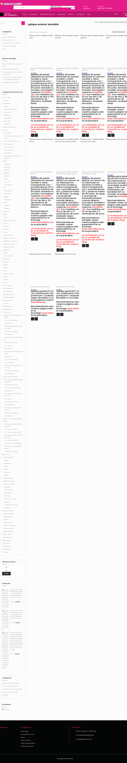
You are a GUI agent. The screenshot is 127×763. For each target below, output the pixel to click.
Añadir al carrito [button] (32, 135)
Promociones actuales (9, 46)
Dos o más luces (9, 150)
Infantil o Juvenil (8, 273)
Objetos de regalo (8, 531)
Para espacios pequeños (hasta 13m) (13, 352)
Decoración (61, 14)
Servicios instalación (8, 40)
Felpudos (6, 552)
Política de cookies (27, 746)
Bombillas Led (7, 306)
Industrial (6, 262)
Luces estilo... (6, 259)
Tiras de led (7, 153)
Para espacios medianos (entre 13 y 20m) (13, 327)
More (89, 14)
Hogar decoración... (8, 510)
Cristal (6, 179)
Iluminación (7, 112)
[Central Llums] (11, 3)
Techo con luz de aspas (10, 376)
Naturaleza (7, 463)
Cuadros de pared (8, 484)
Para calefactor (8, 288)
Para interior (7, 193)
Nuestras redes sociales (9, 37)
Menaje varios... (8, 537)
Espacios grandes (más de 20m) (13, 338)
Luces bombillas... (7, 300)
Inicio (24, 14)
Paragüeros (6, 546)
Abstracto (7, 472)
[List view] (53, 32)
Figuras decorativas (9, 525)
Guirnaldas (6, 543)
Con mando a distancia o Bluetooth (13, 137)
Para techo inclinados (12, 371)
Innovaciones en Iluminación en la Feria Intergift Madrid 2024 (12, 78)
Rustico (5, 276)
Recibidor (6, 229)
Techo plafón (7, 133)
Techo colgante (8, 144)
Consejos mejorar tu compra (11, 43)
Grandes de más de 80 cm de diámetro (13, 157)
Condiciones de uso (27, 734)
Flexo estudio (8, 185)
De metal (6, 502)
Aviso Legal (24, 731)
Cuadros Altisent (8, 457)
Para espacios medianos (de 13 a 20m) (13, 367)
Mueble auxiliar (7, 516)
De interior (7, 164)
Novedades (33, 14)
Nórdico (5, 268)
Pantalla (6, 176)
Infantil (6, 475)
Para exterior (8, 191)
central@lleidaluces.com (83, 739)
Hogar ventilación (7, 309)
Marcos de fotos (8, 522)
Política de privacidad (28, 743)
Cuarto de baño (8, 235)
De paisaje (7, 496)
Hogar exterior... (7, 540)
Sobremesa (6, 173)
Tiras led (6, 182)
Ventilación (7, 124)
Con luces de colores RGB (13, 388)
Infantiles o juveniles (10, 499)
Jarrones (5, 519)
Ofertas (70, 14)
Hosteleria (6, 250)
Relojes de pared (8, 478)
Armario (5, 253)
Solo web (6, 100)
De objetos (7, 508)
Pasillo (5, 232)
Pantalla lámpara (8, 297)
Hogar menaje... (7, 534)
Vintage (5, 279)
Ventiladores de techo (47, 14)
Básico (5, 271)
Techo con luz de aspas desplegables (12, 420)
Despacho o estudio (9, 238)
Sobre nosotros (26, 740)
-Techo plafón (7, 348)
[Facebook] (1, 731)
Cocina (5, 223)
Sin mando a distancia (11, 141)
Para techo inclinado (11, 320)
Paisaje (6, 460)
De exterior (7, 167)
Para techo (7, 199)
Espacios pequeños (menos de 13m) (13, 316)
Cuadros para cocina (10, 505)
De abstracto (8, 493)
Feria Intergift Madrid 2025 (10, 69)
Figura (6, 466)
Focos (5, 202)
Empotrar (6, 196)
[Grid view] (50, 32)
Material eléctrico (8, 294)
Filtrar (6, 573)
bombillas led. (38, 302)
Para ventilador (7, 291)
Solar (5, 217)
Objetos (6, 469)
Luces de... (5, 130)
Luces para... (6, 211)
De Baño (6, 170)
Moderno (5, 265)
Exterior (5, 214)
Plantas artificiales (9, 513)
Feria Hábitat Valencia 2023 (10, 82)
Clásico (5, 282)
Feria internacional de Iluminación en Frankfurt (12, 73)
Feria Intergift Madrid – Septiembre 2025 (12, 65)
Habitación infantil (9, 247)
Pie (4, 188)
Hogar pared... (6, 454)
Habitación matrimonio (10, 241)
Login (116, 14)
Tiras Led (6, 303)
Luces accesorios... (8, 285)
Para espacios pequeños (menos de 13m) (13, 381)
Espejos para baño (9, 481)
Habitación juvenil (8, 244)
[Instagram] (4, 731)
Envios (23, 737)
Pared (5, 161)
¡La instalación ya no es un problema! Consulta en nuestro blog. (42, 128)
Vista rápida (36, 135)
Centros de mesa (8, 528)
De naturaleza (8, 490)
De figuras (7, 487)
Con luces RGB (9, 362)
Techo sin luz (7, 312)
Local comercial (8, 256)
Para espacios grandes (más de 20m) (13, 409)
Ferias (4, 49)
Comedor (6, 226)
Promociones (6, 97)
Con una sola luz (9, 147)
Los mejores (80, 14)
